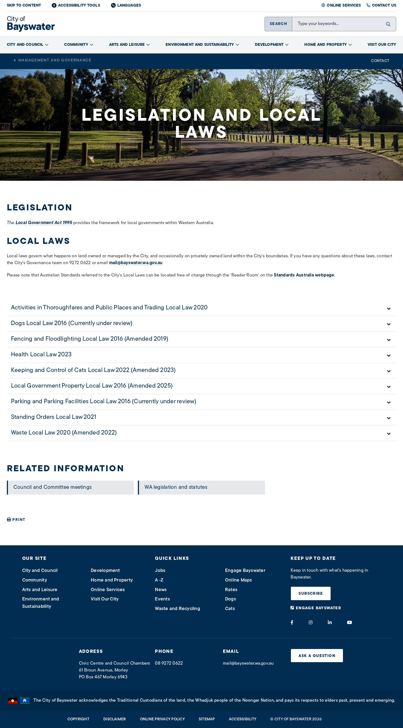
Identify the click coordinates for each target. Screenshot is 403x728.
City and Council (25, 45)
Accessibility (242, 719)
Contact (380, 61)
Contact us (384, 6)
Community (76, 45)
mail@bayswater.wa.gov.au (136, 263)
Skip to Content (24, 6)
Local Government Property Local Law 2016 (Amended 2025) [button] (92, 386)
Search (278, 24)
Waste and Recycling (177, 608)
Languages (129, 6)
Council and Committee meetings (52, 487)
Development (269, 45)
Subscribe (311, 594)
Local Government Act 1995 (44, 223)
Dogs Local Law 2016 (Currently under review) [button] (72, 323)
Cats (230, 608)
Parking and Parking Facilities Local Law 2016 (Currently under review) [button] (103, 402)
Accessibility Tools (79, 6)
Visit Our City (382, 45)
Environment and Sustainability (200, 45)
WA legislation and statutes (175, 487)
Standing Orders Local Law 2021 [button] (53, 417)
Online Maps (238, 580)
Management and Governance (55, 60)
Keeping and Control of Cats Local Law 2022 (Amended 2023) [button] (93, 370)
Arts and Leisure (127, 45)
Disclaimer (114, 719)
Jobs (160, 570)
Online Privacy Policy (162, 719)
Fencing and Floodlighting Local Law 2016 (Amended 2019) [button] (89, 339)
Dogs (230, 599)
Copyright (78, 719)
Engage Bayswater (245, 570)
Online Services (344, 6)
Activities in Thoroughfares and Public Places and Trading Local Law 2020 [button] (109, 308)
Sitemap (207, 719)
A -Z (159, 580)
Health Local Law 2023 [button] (41, 355)
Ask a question (317, 656)
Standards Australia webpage (304, 275)
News (161, 590)
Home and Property (325, 45)
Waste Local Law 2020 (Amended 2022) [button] (64, 433)
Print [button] (18, 520)
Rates (231, 590)
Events (162, 599)
